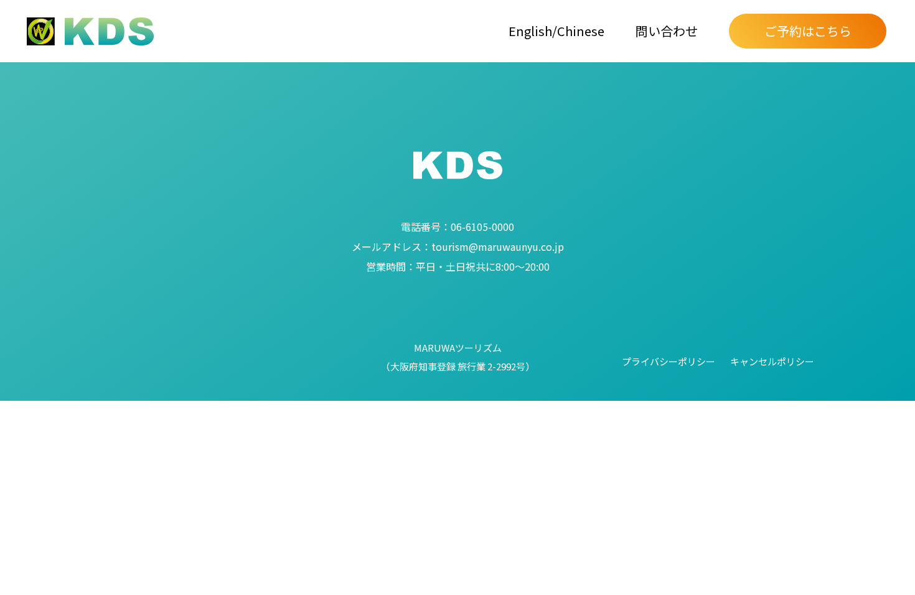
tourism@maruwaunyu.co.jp (458, 246)
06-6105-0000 (457, 226)
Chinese (580, 31)
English (530, 31)
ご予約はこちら (808, 31)
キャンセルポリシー (772, 361)
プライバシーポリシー (668, 361)
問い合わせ (667, 31)
